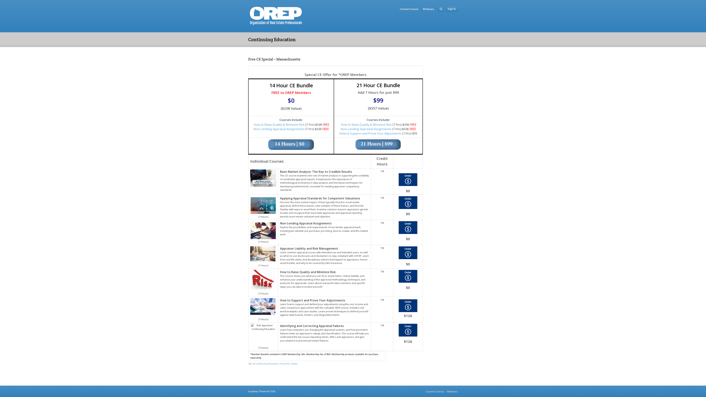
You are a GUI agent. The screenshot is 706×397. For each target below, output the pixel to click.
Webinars (428, 9)
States (294, 363)
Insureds (285, 363)
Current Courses (409, 9)
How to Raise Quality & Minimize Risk (279, 125)
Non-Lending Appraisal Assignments (279, 129)
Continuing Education (267, 363)
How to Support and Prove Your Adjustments (370, 133)
